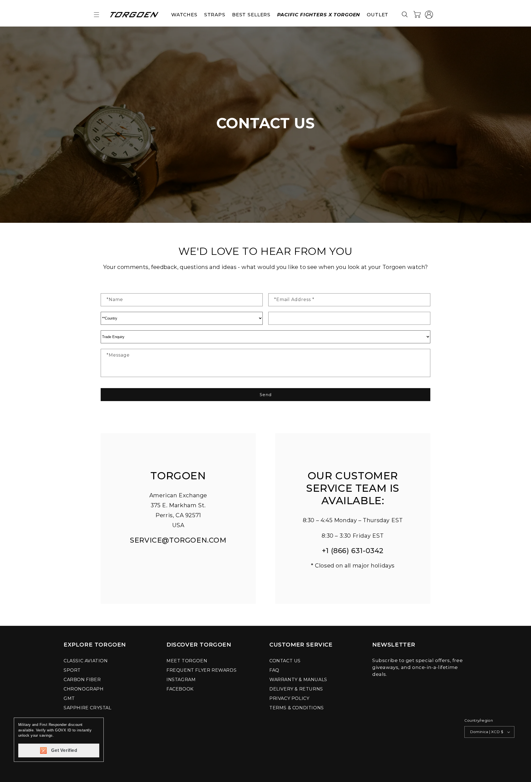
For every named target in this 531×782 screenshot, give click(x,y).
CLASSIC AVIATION (86, 660)
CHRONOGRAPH (84, 689)
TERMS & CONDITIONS (296, 707)
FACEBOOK (180, 689)
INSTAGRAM (181, 679)
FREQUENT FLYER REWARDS (201, 670)
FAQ (274, 670)
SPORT (72, 670)
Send (266, 394)
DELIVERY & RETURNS (296, 689)
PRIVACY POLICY (289, 698)
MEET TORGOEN (186, 660)
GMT (69, 698)
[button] (96, 15)
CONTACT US (285, 660)
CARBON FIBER (82, 679)
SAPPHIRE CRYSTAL (87, 707)
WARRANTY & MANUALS (298, 679)
